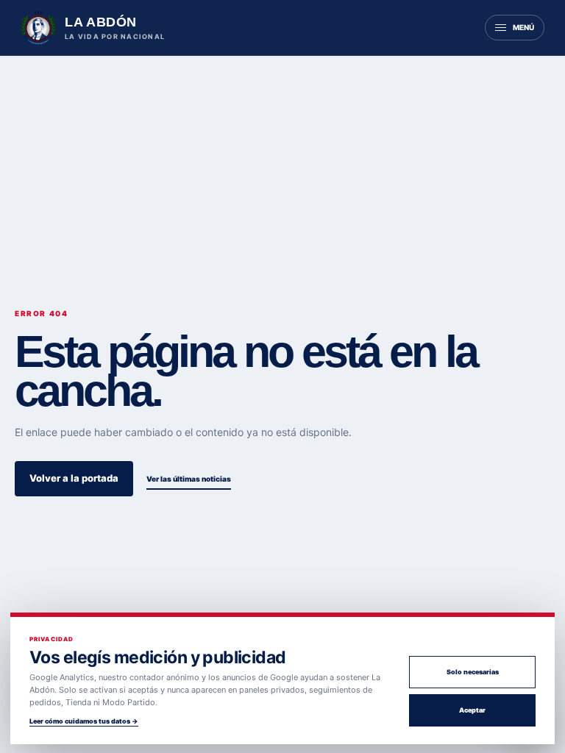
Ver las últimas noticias (188, 478)
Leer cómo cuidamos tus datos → (83, 721)
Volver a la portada (73, 478)
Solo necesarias (473, 672)
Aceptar (472, 710)
